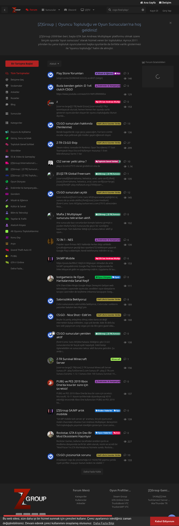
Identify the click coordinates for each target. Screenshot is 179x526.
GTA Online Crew (120, 500)
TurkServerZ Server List (160, 500)
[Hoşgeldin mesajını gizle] (170, 23)
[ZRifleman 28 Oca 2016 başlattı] (50, 194)
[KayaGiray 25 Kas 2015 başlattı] (50, 301)
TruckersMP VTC (120, 506)
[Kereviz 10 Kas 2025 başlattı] (50, 163)
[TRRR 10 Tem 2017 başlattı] (50, 144)
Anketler (81, 503)
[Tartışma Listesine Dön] (4, 10)
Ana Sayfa (149, 2)
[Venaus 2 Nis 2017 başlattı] (50, 87)
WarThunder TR (159, 503)
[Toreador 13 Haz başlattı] (50, 278)
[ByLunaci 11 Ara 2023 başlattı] (50, 260)
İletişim (166, 2)
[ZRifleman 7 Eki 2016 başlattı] (50, 125)
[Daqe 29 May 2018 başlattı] (50, 241)
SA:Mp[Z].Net (159, 496)
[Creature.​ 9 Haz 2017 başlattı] (50, 456)
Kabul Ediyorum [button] (164, 521)
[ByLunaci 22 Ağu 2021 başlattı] (50, 412)
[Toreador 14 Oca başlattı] (50, 434)
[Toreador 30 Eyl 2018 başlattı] (50, 360)
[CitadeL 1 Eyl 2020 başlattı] (50, 103)
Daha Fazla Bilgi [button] (103, 523)
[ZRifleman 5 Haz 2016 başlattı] (50, 335)
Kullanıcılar (81, 500)
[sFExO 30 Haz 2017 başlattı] (50, 75)
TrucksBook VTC (120, 503)
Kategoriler (81, 496)
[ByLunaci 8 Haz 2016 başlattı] (50, 216)
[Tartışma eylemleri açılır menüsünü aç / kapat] (135, 73)
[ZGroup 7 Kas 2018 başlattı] (50, 383)
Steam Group (120, 496)
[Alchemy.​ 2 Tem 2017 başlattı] (50, 316)
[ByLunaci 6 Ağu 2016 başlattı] (50, 175)
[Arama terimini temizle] (143, 10)
